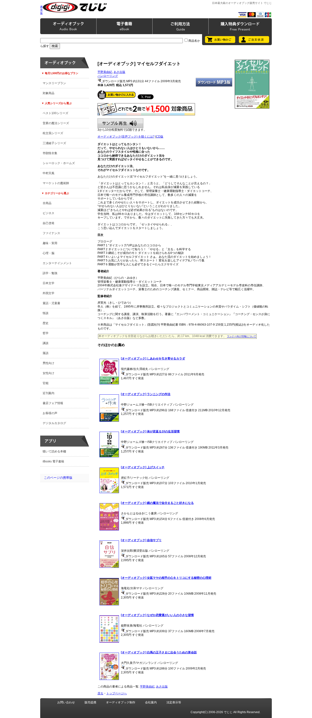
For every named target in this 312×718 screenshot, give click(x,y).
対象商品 (48, 93)
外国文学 (48, 293)
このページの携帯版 (58, 477)
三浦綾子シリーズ (54, 143)
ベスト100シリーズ (55, 113)
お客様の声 (50, 413)
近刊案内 (48, 393)
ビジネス (48, 213)
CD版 (159, 136)
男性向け (48, 363)
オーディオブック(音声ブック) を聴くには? (126, 136)
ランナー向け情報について (241, 336)
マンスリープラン (54, 83)
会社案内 (151, 702)
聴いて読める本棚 (54, 451)
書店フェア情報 (53, 403)
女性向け (48, 373)
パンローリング (108, 76)
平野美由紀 (105, 72)
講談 (46, 343)
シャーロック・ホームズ (59, 163)
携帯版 (41, 9)
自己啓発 (48, 223)
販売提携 (90, 702)
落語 (46, 353)
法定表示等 (173, 702)
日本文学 (48, 283)
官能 (46, 383)
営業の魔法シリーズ (56, 123)
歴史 (46, 323)
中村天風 (48, 173)
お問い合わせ (66, 702)
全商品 (47, 203)
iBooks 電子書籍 (53, 461)
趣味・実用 (50, 243)
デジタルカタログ (54, 423)
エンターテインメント (57, 263)
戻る (100, 693)
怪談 (46, 313)
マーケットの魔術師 (56, 183)
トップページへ (116, 693)
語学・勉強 (50, 273)
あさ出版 (119, 72)
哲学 (46, 333)
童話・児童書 (51, 303)
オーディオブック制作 (120, 702)
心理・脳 (48, 253)
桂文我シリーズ (53, 133)
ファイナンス (51, 233)
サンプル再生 (120, 123)
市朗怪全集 (50, 153)
